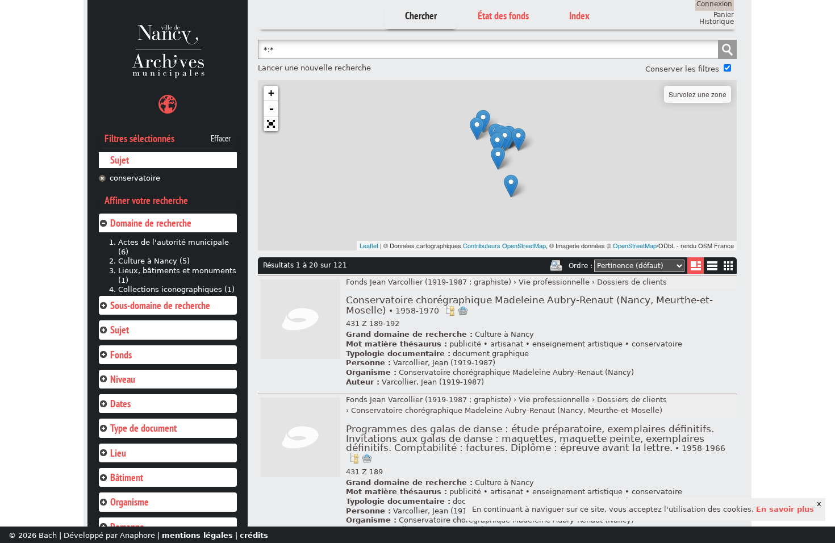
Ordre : (580, 266)
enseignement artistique (577, 344)
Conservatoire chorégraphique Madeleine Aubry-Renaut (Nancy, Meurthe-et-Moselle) (529, 305)
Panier (723, 15)
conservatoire (135, 178)
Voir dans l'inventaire (450, 311)
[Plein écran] (271, 123)
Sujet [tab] (119, 329)
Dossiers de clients (632, 282)
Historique (716, 22)
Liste (695, 265)
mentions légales (197, 535)
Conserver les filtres (682, 69)
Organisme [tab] (129, 501)
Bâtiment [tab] (126, 477)
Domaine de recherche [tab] (150, 222)
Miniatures (728, 265)
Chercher (421, 15)
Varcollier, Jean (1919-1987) (444, 362)
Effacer (221, 138)
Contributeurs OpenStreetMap (504, 245)
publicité (465, 344)
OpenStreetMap (635, 245)
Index (579, 15)
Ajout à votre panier (463, 311)
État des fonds (503, 15)
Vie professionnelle (554, 282)
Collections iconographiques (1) (176, 289)
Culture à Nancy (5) (154, 261)
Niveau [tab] (122, 379)
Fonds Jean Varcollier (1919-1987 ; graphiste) (428, 282)
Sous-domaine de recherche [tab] (160, 305)
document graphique (491, 353)
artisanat (506, 344)
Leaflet (369, 245)
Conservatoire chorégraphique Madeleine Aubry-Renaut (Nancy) (516, 372)
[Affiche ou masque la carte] (167, 106)
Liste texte (712, 268)
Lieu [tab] (118, 453)
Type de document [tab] (143, 428)
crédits (254, 535)
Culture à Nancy (504, 334)
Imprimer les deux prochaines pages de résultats (556, 266)
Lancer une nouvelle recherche (314, 68)
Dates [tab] (120, 403)
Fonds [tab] (121, 354)
